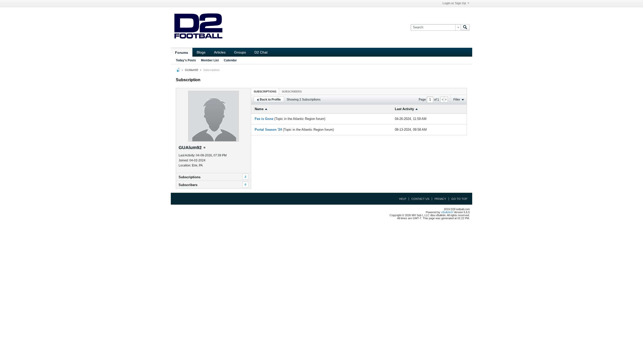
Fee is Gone (264, 119)
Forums (181, 53)
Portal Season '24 (268, 129)
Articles (220, 52)
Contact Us (420, 198)
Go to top (459, 198)
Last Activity (404, 109)
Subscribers (188, 185)
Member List (210, 60)
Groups (240, 52)
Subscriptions (189, 177)
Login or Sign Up (454, 3)
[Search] (465, 27)
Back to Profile (270, 99)
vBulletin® (447, 212)
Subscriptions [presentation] (265, 91)
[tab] (265, 91)
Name (259, 109)
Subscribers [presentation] (292, 91)
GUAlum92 (191, 69)
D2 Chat (260, 52)
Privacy (440, 198)
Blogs (201, 52)
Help (402, 198)
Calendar (230, 60)
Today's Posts (186, 60)
